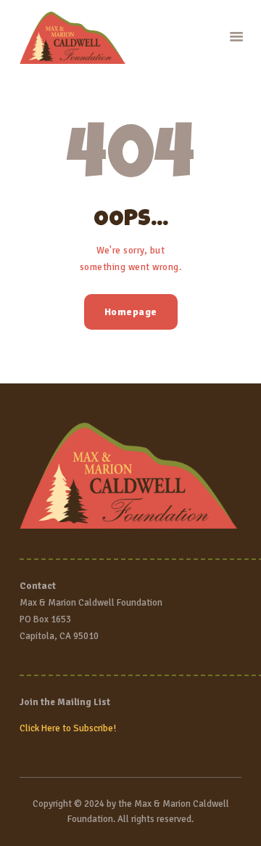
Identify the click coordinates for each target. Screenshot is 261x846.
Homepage (130, 312)
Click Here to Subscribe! (68, 728)
